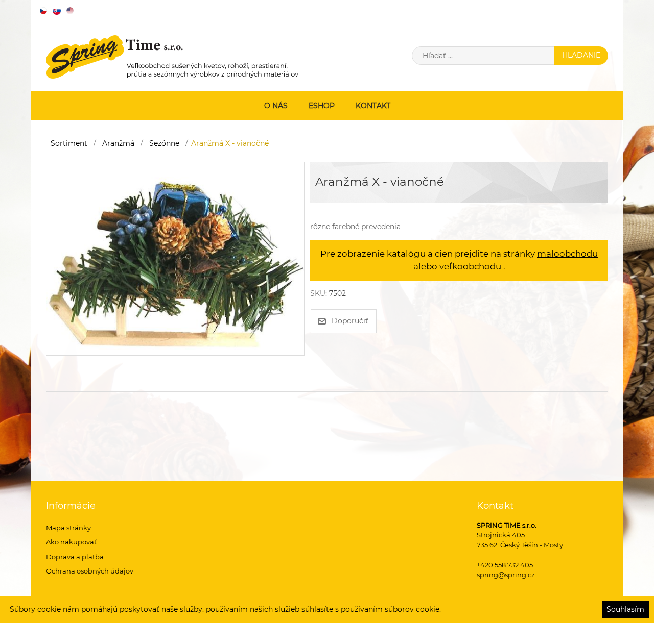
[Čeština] (43, 11)
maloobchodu (567, 253)
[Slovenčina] (57, 11)
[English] (70, 11)
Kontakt (373, 105)
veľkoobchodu (471, 266)
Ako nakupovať (71, 542)
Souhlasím (625, 609)
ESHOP (322, 105)
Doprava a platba (75, 557)
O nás (276, 105)
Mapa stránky (68, 528)
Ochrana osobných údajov (89, 571)
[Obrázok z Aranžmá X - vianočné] (175, 257)
